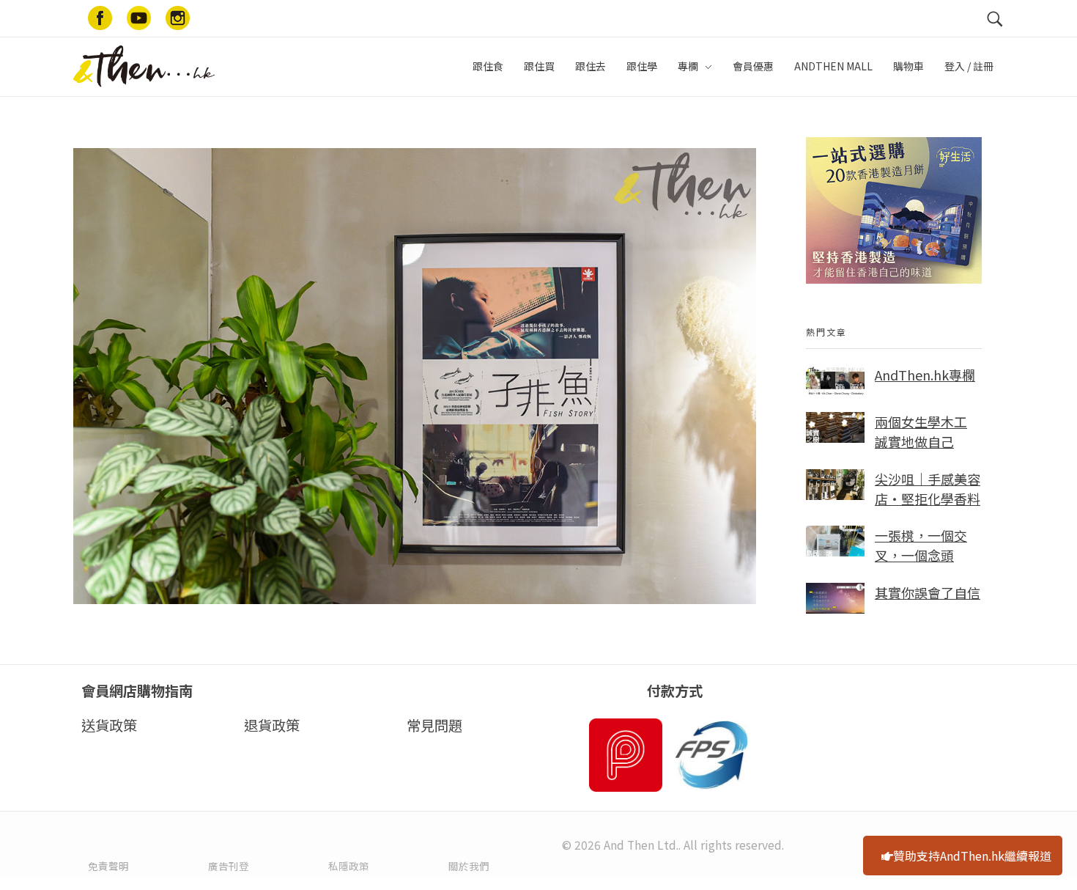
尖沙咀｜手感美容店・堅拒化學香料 (927, 488)
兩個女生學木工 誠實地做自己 (921, 431)
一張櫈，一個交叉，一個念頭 (921, 545)
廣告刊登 (228, 865)
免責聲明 (108, 865)
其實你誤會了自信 (927, 592)
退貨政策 (272, 725)
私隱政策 (348, 865)
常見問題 (434, 725)
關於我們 (468, 865)
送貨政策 (109, 725)
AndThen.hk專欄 (925, 374)
